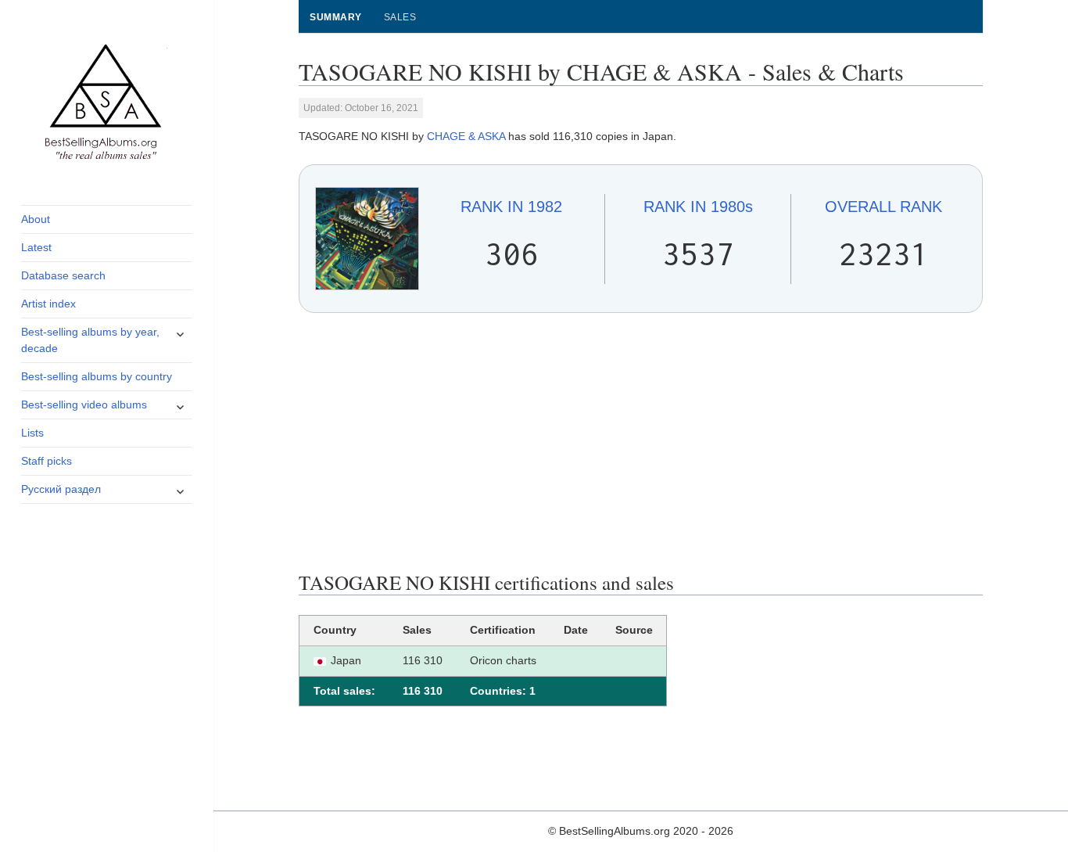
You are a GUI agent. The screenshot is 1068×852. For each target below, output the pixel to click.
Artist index (48, 303)
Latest (36, 247)
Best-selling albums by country (96, 376)
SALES (400, 17)
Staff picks (46, 461)
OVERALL (883, 206)
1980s (698, 206)
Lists (32, 432)
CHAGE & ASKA (466, 136)
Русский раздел (61, 489)
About (35, 219)
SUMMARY (335, 17)
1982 (511, 206)
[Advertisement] (641, 442)
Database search (63, 275)
